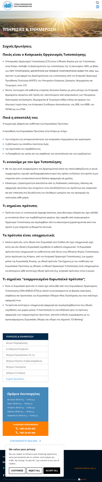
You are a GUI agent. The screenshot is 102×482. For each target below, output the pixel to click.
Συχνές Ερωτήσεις (15, 378)
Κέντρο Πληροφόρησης (17, 343)
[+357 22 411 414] (17, 432)
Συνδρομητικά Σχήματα (17, 349)
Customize (17, 470)
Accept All (52, 470)
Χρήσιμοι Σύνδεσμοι (15, 372)
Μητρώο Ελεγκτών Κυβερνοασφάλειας (24, 360)
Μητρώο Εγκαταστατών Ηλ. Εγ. (20, 354)
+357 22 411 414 (27, 432)
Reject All (34, 470)
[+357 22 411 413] (17, 428)
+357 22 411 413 (27, 428)
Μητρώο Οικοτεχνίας (16, 366)
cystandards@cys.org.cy (85, 468)
